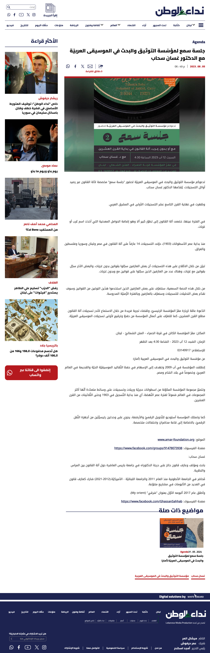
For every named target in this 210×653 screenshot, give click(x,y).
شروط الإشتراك (72, 648)
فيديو (10, 25)
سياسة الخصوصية (115, 648)
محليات (132, 620)
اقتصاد (131, 25)
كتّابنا (176, 25)
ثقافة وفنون (92, 25)
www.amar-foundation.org (176, 440)
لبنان (189, 25)
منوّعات (58, 25)
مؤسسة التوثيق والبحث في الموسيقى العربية (162, 576)
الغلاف (154, 620)
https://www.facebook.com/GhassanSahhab (151, 501)
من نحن (158, 648)
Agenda (198, 42)
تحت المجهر (159, 25)
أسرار (122, 620)
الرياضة (74, 25)
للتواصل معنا (93, 648)
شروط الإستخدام (139, 648)
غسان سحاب (198, 576)
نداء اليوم (143, 620)
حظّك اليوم (41, 25)
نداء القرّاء (100, 620)
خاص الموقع (89, 620)
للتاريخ (24, 25)
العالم (113, 25)
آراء (144, 25)
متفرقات (111, 620)
